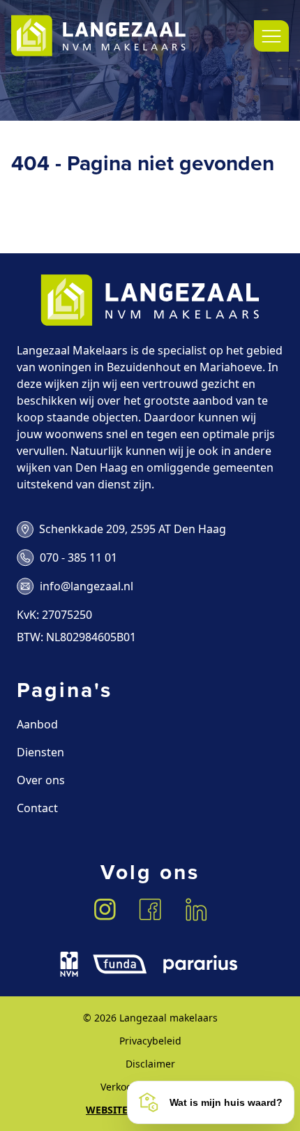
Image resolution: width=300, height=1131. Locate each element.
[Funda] (120, 964)
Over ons (41, 780)
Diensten (40, 752)
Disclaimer (150, 1063)
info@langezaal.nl (86, 586)
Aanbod (37, 724)
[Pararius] (200, 964)
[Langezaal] (98, 36)
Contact (37, 808)
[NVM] (69, 964)
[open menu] (271, 36)
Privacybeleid (150, 1040)
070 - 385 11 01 (78, 557)
